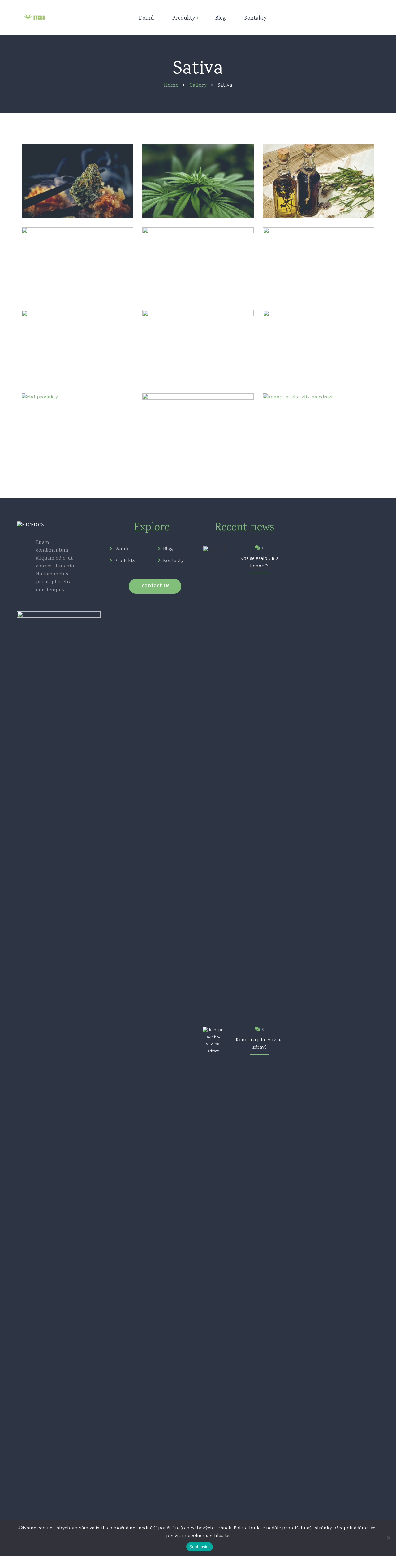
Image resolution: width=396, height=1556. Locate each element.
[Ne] (388, 1538)
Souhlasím (199, 1546)
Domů (121, 549)
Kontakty (173, 561)
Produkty (124, 561)
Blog (168, 549)
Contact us (156, 586)
